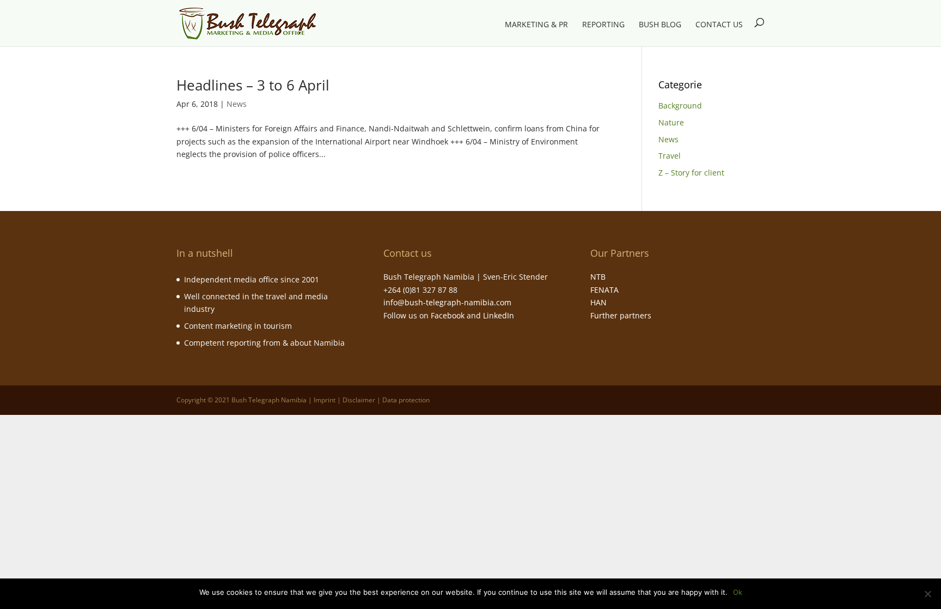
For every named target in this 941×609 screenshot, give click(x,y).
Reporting (603, 25)
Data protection (406, 400)
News (237, 104)
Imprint (324, 400)
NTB (598, 277)
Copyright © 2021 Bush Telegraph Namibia (241, 400)
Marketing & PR (536, 25)
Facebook (448, 315)
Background (680, 105)
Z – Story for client (691, 172)
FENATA (604, 290)
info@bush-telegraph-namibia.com (447, 302)
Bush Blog (660, 25)
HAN (598, 302)
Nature (671, 122)
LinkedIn (498, 315)
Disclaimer (359, 400)
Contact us (719, 25)
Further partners (620, 315)
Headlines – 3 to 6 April (252, 85)
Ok (737, 592)
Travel (669, 155)
